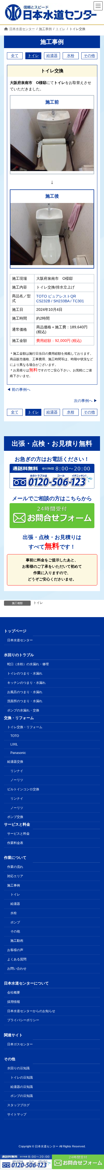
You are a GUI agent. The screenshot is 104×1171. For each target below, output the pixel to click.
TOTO (14, 736)
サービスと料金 (18, 833)
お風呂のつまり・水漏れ (24, 692)
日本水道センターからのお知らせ (31, 1011)
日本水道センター (20, 640)
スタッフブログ (18, 1105)
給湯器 (52, 55)
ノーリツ (16, 780)
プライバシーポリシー (23, 1020)
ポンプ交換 (15, 817)
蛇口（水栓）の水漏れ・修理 (28, 664)
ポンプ (15, 922)
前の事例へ (18, 389)
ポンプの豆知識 (21, 1096)
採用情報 (13, 1002)
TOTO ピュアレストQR (56, 296)
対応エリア (15, 876)
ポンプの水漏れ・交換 (23, 710)
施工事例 (52, 42)
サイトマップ (16, 1114)
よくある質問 (16, 959)
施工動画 (16, 941)
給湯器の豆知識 (21, 1087)
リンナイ (16, 771)
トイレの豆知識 (21, 1077)
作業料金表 (15, 843)
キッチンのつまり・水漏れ (26, 683)
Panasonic (18, 753)
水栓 (70, 55)
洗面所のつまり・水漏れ (24, 701)
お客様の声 (15, 950)
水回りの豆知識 (18, 1068)
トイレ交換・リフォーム (24, 727)
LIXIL (14, 744)
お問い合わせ (16, 968)
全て (14, 55)
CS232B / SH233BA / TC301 (60, 301)
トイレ (33, 55)
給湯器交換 (15, 761)
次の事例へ (85, 400)
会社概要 (13, 992)
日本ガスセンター (20, 1044)
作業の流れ (15, 867)
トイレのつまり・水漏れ (24, 673)
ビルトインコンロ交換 (23, 789)
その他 (89, 55)
